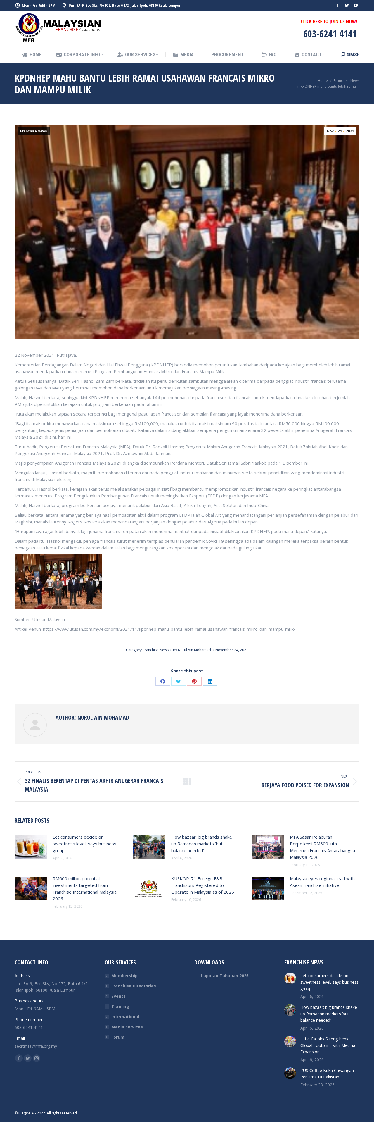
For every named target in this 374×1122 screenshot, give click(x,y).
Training (120, 1006)
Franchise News (33, 131)
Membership (124, 975)
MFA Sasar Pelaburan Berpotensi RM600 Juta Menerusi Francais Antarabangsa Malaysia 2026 (322, 847)
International (125, 1016)
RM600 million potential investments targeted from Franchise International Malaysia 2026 (85, 888)
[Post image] (31, 847)
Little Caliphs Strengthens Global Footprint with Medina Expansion (327, 1045)
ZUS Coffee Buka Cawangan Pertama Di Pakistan (327, 1074)
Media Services (127, 1027)
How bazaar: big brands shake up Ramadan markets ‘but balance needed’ (201, 843)
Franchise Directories (133, 986)
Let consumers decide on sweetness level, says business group (84, 843)
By (192, 649)
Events (118, 996)
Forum (117, 1037)
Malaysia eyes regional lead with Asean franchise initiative (322, 881)
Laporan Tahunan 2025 (225, 975)
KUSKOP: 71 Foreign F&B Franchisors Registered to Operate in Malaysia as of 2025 (202, 885)
